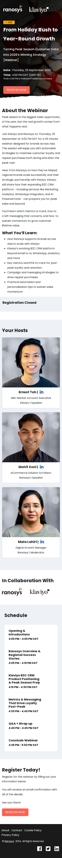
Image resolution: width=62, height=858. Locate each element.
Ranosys (9, 841)
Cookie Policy (32, 830)
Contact (16, 830)
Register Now (16, 90)
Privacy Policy (10, 835)
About (5, 830)
